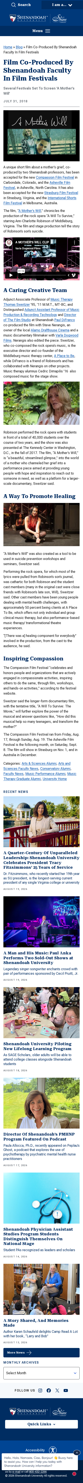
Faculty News (13, 774)
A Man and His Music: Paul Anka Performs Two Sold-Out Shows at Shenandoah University (38, 958)
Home (7, 47)
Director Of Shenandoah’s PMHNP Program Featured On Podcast (39, 1136)
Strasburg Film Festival (61, 193)
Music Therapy (61, 299)
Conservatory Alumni (55, 769)
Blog (19, 47)
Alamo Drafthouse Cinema (50, 330)
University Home (55, 779)
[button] (21, 5)
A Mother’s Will (30, 211)
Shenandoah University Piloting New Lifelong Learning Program (37, 1046)
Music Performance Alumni (45, 774)
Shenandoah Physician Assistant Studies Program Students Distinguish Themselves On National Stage (38, 1236)
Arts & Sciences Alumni (39, 763)
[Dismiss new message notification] (76, 1452)
